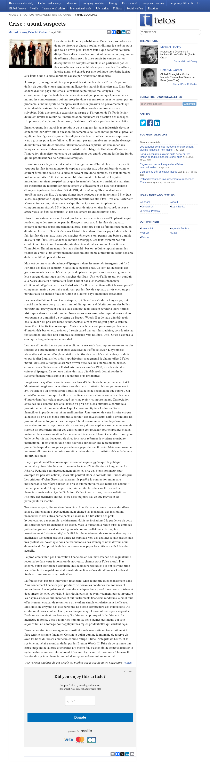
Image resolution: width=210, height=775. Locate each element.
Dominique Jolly (154, 182)
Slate (174, 232)
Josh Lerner (183, 172)
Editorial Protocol (150, 211)
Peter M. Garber (37, 32)
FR (198, 3)
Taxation (153, 8)
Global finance (17, 8)
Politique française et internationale (47, 14)
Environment (129, 3)
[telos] (170, 20)
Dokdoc (145, 237)
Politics (117, 8)
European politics (179, 3)
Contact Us (147, 206)
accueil (13, 14)
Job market (102, 8)
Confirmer (189, 103)
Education (71, 3)
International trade (80, 8)
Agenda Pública (180, 228)
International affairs (53, 8)
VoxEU (127, 662)
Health (34, 8)
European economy (153, 3)
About (174, 202)
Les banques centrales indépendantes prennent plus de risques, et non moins (166, 148)
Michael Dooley (18, 32)
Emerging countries (93, 3)
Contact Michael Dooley (185, 61)
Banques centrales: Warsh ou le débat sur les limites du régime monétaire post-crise (165, 156)
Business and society (21, 3)
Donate (80, 717)
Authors (145, 202)
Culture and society (49, 3)
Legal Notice (178, 206)
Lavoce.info (147, 228)
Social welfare (135, 8)
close (128, 671)
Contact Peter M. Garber (185, 84)
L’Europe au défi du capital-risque (158, 171)
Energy (113, 3)
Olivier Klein (188, 157)
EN (191, 3)
